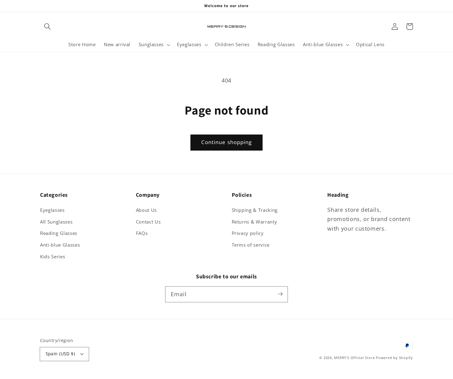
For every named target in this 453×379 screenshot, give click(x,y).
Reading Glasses (58, 233)
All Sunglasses (56, 222)
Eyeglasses (52, 210)
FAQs (142, 233)
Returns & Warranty (254, 222)
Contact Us (148, 222)
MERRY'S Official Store (354, 357)
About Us (146, 210)
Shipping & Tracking (255, 210)
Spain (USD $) (60, 354)
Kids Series (52, 256)
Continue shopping (226, 142)
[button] (47, 26)
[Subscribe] (280, 294)
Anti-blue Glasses (60, 245)
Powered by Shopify (394, 357)
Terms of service (251, 245)
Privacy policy (248, 233)
